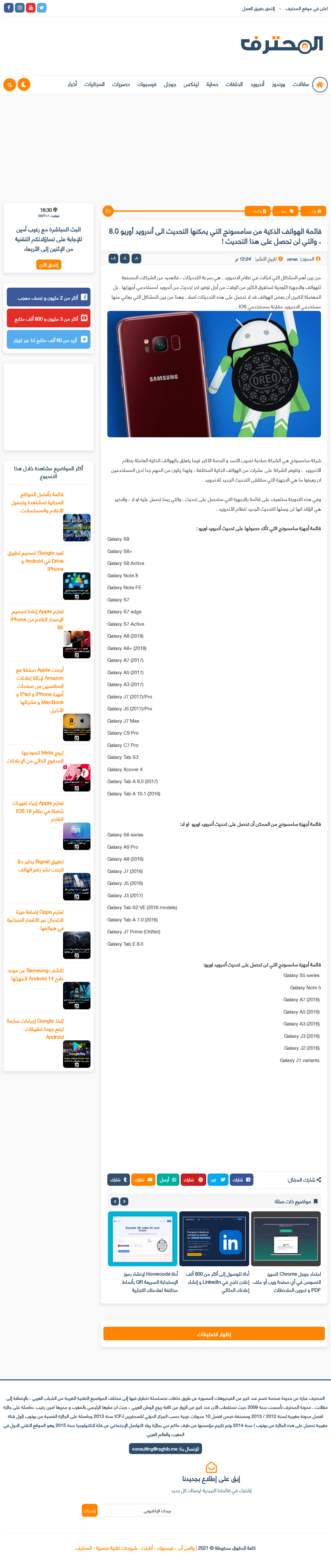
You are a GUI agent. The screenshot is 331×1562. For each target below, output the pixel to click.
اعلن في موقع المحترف (307, 8)
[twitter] (42, 8)
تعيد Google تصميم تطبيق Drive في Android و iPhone (36, 560)
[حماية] (53, 8)
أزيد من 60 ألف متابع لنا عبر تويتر (46, 339)
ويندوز (278, 83)
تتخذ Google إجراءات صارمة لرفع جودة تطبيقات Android (35, 1028)
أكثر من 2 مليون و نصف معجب (48, 297)
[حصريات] (96, 8)
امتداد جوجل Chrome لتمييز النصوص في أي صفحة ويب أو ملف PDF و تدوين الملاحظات (287, 1281)
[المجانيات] (107, 8)
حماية (212, 83)
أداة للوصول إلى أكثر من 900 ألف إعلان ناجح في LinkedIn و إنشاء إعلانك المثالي (217, 1281)
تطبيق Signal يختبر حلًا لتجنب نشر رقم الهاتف (40, 865)
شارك (238, 1179)
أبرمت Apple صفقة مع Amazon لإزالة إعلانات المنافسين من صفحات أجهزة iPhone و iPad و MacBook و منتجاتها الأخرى (40, 689)
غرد (214, 1179)
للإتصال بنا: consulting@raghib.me (165, 1448)
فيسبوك (147, 83)
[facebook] (9, 8)
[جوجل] (75, 8)
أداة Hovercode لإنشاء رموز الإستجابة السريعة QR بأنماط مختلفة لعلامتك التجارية (150, 1281)
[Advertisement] (165, 144)
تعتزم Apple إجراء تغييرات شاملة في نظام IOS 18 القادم (38, 810)
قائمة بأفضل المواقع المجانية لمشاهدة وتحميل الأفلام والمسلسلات (37, 501)
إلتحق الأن (48, 265)
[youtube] (31, 8)
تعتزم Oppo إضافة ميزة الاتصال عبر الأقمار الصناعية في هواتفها (35, 919)
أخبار (72, 83)
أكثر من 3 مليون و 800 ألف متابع (46, 318)
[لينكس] (64, 8)
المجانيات (95, 83)
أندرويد (257, 83)
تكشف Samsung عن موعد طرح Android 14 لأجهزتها (36, 973)
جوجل (170, 83)
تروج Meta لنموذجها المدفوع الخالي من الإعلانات (35, 756)
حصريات (121, 83)
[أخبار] (118, 8)
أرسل (164, 1179)
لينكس (191, 83)
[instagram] (20, 8)
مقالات (301, 83)
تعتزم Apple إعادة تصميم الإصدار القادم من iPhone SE (37, 618)
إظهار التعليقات (214, 1333)
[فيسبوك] (86, 8)
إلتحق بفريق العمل (258, 8)
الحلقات (234, 83)
